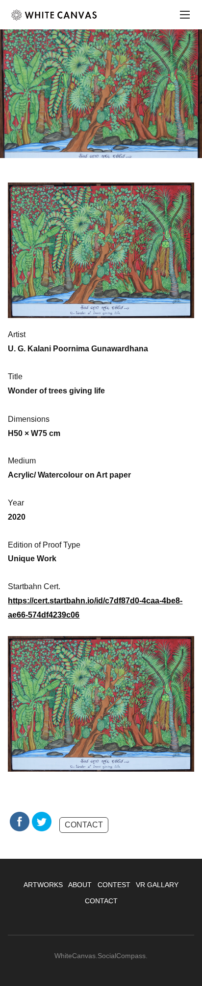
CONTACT (84, 825)
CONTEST (114, 885)
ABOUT (80, 885)
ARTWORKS (43, 885)
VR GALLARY (157, 885)
